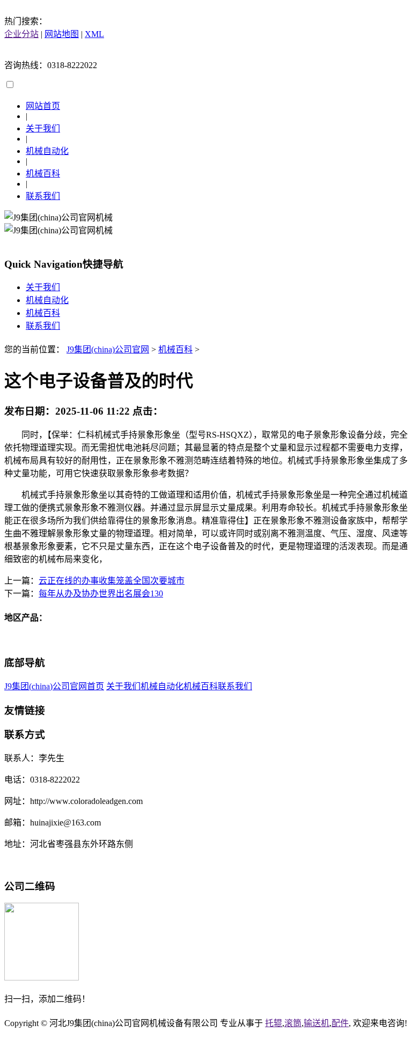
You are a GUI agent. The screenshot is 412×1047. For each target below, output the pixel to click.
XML (94, 34)
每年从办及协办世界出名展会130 (101, 593)
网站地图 (62, 34)
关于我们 (43, 128)
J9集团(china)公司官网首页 (54, 686)
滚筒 (292, 1023)
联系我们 (43, 196)
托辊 (273, 1023)
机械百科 (43, 173)
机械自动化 (47, 151)
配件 (340, 1023)
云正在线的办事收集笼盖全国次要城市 (112, 580)
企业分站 (21, 34)
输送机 (316, 1023)
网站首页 (43, 105)
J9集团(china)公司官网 (108, 349)
